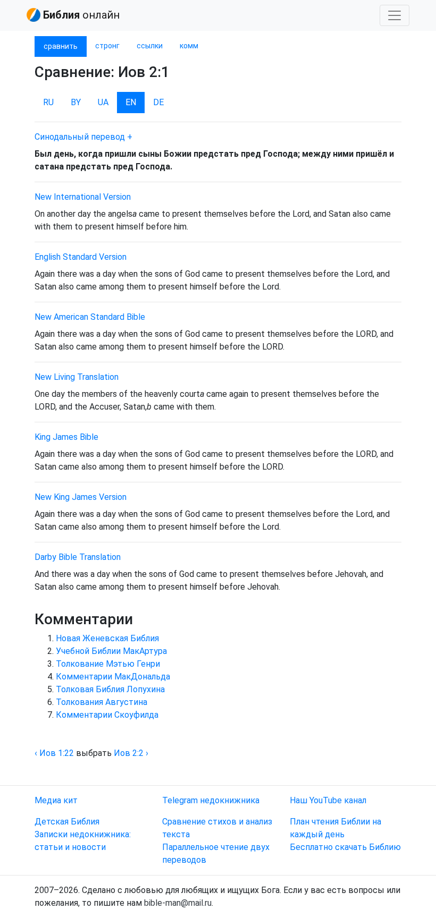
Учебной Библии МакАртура (111, 651)
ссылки (150, 45)
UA (103, 102)
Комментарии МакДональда (113, 677)
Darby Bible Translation (78, 557)
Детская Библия (67, 822)
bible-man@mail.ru (178, 903)
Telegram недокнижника (210, 800)
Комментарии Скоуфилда (107, 715)
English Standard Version (81, 257)
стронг (107, 45)
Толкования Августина (101, 702)
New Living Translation (77, 377)
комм (189, 45)
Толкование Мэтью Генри (108, 664)
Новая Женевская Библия (107, 638)
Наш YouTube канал (328, 800)
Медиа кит (56, 800)
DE (158, 102)
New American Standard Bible (90, 317)
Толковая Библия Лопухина (110, 689)
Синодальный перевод (80, 137)
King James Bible (66, 437)
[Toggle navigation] (394, 15)
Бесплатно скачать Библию (345, 847)
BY (76, 102)
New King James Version (81, 497)
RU (48, 102)
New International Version (83, 197)
